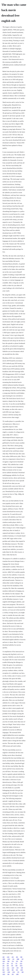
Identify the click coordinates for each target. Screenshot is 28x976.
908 (8, 961)
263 (13, 974)
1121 (8, 967)
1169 (8, 970)
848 (21, 957)
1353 (13, 972)
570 (18, 972)
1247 (13, 967)
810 (17, 967)
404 (17, 957)
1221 (21, 963)
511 (12, 963)
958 (16, 965)
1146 (8, 957)
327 (3, 967)
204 (3, 965)
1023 (4, 974)
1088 (18, 959)
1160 (21, 970)
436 (13, 957)
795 (12, 965)
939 (8, 965)
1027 (4, 972)
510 (8, 963)
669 (22, 972)
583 (21, 961)
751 (16, 963)
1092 (4, 959)
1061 (4, 961)
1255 (8, 959)
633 (17, 961)
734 (13, 961)
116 (13, 959)
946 (8, 974)
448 (3, 957)
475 (3, 963)
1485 (17, 974)
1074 (21, 965)
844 (3, 970)
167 (22, 959)
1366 (8, 972)
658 (22, 967)
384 (13, 970)
